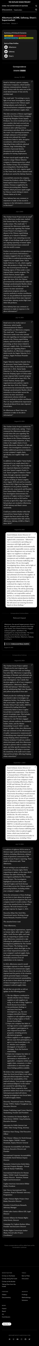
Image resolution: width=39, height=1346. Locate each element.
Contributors (6, 1317)
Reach (4, 1311)
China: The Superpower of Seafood (15, 6)
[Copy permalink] (32, 81)
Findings (24, 1294)
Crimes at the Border (8, 1281)
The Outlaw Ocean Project (19, 2)
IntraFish (26, 644)
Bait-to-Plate (26, 1276)
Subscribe (6, 1324)
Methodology (26, 1297)
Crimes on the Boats (8, 1276)
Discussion (7, 9)
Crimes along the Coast (9, 1278)
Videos (4, 1294)
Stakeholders (18, 10)
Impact (4, 1308)
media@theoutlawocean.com (19, 1335)
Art (3, 1314)
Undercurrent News (17, 644)
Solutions (25, 1300)
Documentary (6, 1297)
